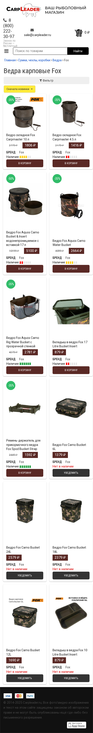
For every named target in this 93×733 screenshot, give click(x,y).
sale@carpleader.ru (37, 35)
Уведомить (71, 440)
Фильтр (47, 80)
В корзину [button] (24, 130)
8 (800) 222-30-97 (8, 28)
